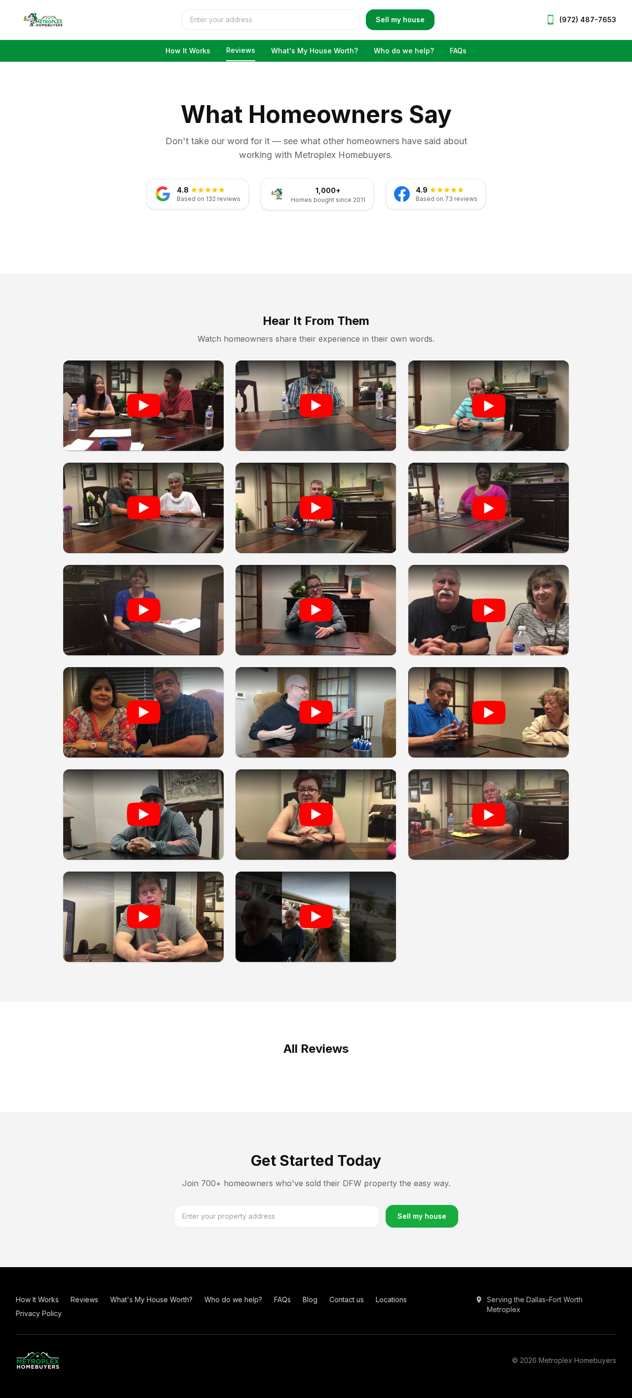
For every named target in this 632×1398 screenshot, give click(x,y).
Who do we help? (404, 50)
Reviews (240, 50)
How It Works (187, 50)
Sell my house (400, 19)
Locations (391, 1299)
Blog (310, 1299)
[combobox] (271, 19)
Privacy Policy (39, 1313)
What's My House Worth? (314, 50)
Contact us (346, 1299)
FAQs (458, 50)
